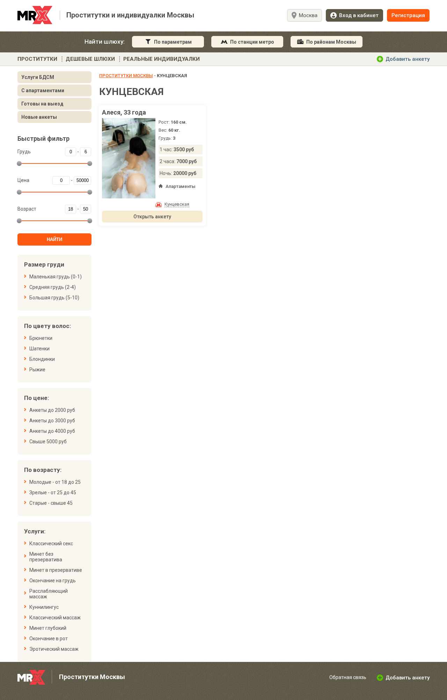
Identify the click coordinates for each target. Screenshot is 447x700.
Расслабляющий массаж (48, 593)
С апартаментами (42, 90)
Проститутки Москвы (126, 75)
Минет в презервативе (55, 570)
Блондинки (42, 359)
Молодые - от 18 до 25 (55, 482)
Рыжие (37, 369)
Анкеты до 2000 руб (52, 410)
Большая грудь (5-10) (54, 297)
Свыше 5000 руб (48, 441)
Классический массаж (55, 617)
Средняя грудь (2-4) (52, 287)
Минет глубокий (47, 628)
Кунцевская (176, 204)
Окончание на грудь (52, 580)
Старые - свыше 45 (51, 503)
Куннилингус (44, 607)
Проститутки (37, 59)
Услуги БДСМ (37, 77)
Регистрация (408, 15)
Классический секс (51, 543)
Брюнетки (40, 338)
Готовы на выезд (42, 104)
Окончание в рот (48, 638)
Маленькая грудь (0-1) (55, 276)
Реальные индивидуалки (161, 59)
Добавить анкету (408, 59)
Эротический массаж (54, 649)
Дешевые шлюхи (90, 59)
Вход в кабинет (359, 15)
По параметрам (173, 42)
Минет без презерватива (45, 556)
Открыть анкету (152, 216)
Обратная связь (347, 677)
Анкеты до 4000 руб (52, 431)
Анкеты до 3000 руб (52, 420)
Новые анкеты (39, 117)
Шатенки (39, 348)
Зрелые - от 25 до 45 (52, 492)
